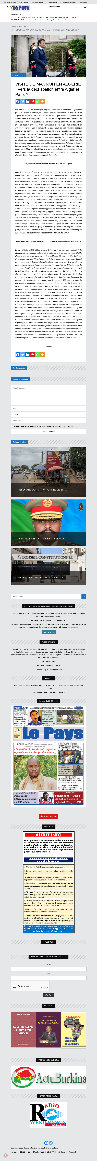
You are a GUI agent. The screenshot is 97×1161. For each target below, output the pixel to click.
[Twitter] (22, 101)
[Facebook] (18, 101)
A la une (22, 26)
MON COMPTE (54, 2)
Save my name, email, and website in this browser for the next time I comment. (44, 426)
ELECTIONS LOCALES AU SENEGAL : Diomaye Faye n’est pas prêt (32, 18)
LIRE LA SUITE (48, 632)
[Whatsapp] (37, 101)
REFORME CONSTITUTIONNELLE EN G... (43, 489)
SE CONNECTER (54, 7)
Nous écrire (83, 2)
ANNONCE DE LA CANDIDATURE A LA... (42, 538)
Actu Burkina (8, 7)
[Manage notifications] (6, 1155)
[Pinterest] (32, 101)
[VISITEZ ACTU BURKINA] (48, 1077)
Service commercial (69, 2)
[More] (42, 101)
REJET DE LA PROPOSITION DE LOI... (41, 577)
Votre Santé (28, 7)
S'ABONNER (50, 816)
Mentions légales (37, 2)
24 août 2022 (19, 75)
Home (13, 26)
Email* (48, 964)
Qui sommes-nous (10, 2)
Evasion (18, 7)
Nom (48, 973)
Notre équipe (23, 2)
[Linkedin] (27, 101)
